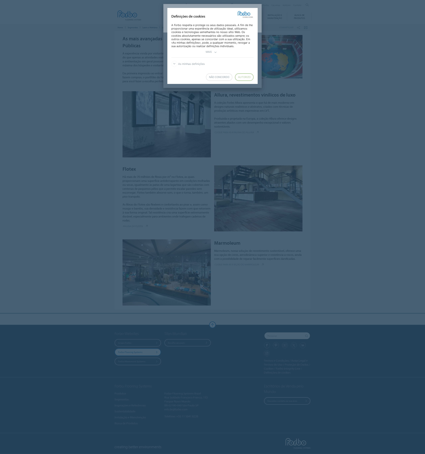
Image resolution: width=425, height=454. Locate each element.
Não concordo (219, 77)
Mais (209, 51)
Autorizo (244, 77)
